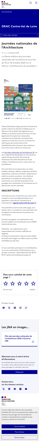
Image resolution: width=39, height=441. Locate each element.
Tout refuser (19, 432)
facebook (15, 389)
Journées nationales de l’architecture (18, 152)
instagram (20, 389)
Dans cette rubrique (10, 35)
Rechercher (31, 3)
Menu (36, 3)
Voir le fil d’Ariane (7, 12)
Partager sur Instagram (20, 308)
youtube (26, 389)
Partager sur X (9, 308)
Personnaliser (19, 437)
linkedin (9, 389)
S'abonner (19, 372)
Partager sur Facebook (4, 308)
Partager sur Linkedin (15, 308)
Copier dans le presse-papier (26, 308)
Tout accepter (19, 426)
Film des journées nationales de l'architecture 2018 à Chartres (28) (18, 338)
